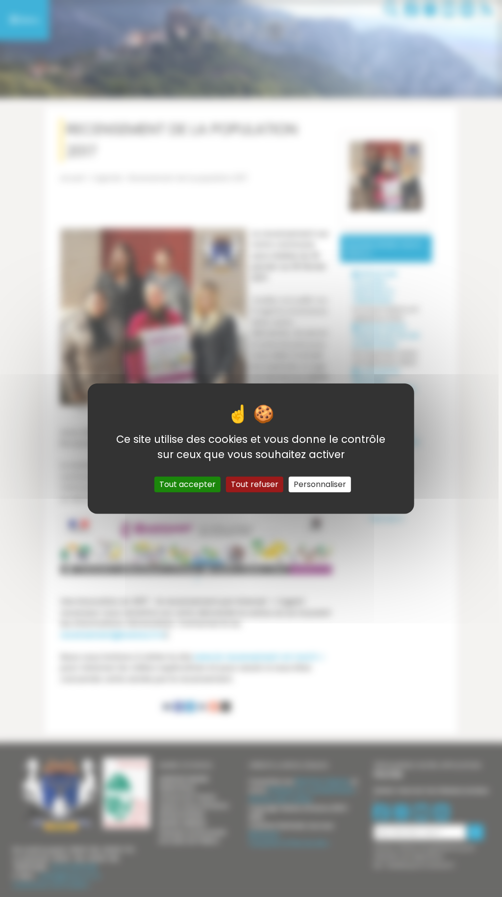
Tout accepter (187, 484)
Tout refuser (254, 484)
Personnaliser (320, 484)
